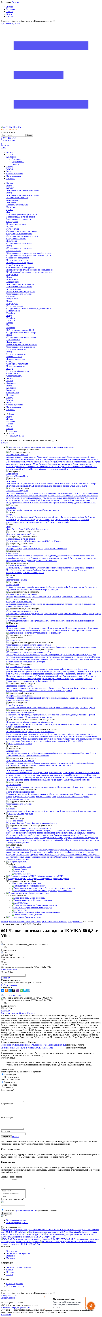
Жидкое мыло (12, 830)
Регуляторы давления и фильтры (45, 678)
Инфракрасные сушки (56, 671)
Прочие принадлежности (48, 765)
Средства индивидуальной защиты (22, 611)
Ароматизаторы (13, 784)
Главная (4, 922)
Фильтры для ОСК (46, 681)
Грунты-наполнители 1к (36, 522)
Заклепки (10, 476)
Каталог (10, 188)
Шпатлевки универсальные (78, 630)
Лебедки (82, 763)
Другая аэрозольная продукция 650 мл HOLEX (74, 503)
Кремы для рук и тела (40, 852)
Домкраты (28, 763)
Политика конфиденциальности (15, 1307)
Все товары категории (16, 1220)
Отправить (6, 1137)
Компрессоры (55, 688)
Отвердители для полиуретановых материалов (35, 560)
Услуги (9, 154)
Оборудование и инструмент (19, 248)
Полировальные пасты (33, 548)
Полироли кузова (34, 777)
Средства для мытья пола (41, 835)
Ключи (74, 763)
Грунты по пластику (26, 519)
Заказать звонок (8, 140)
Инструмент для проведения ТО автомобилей (38, 715)
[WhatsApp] (21, 990)
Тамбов (9, 11)
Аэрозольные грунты (40, 498)
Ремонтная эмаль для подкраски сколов (51, 486)
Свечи (93, 753)
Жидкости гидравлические (61, 794)
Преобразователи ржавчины (19, 570)
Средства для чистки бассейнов (51, 840)
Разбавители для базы (56, 587)
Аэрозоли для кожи (15, 493)
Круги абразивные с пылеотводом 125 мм (75, 462)
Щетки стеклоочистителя (37, 756)
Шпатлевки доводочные (17, 628)
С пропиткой (90, 787)
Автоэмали (11, 481)
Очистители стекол (78, 775)
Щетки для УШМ (75, 741)
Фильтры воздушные (15, 811)
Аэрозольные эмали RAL (28, 500)
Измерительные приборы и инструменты (52, 763)
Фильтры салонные (68, 811)
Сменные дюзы (67, 678)
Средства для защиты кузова (19, 601)
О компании (12, 1251)
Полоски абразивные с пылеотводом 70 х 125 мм (53, 466)
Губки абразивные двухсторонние (33, 459)
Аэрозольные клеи (58, 498)
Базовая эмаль (58, 483)
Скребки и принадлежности (55, 777)
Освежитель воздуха (72, 830)
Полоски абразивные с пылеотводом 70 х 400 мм (52, 469)
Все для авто (12, 279)
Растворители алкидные (28, 589)
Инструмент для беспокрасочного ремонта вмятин (69, 657)
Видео (9, 171)
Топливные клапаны (15, 756)
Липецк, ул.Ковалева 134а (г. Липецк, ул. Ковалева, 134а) (27, 1048)
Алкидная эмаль (44, 483)
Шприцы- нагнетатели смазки (38, 717)
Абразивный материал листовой (51, 457)
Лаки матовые (42, 529)
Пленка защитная (86, 621)
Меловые (52, 787)
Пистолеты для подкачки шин (73, 715)
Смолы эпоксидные (83, 597)
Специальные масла (61, 797)
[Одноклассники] (6, 990)
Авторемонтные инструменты (20, 760)
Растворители (12, 584)
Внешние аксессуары (43, 753)
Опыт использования (10, 1079)
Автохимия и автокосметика (19, 770)
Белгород (10, 9)
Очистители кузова (31, 775)
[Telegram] (28, 990)
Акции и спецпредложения (18, 1267)
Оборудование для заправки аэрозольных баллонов (42, 674)
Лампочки (85, 753)
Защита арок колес (26, 604)
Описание (5, 1013)
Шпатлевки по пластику (76, 628)
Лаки (8, 527)
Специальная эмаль (78, 486)
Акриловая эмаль (29, 483)
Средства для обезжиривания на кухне (73, 854)
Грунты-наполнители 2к (58, 522)
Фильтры (10, 809)
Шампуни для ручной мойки (77, 780)
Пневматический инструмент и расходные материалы (30, 647)
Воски (29, 772)
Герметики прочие (50, 510)
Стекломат (56, 597)
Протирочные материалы (61, 833)
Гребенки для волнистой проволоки (69, 654)
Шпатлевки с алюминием (25, 630)
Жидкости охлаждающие (24, 797)
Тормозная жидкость (79, 797)
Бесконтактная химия (16, 772)
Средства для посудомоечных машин (46, 837)
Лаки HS (23, 529)
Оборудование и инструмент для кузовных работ (28, 652)
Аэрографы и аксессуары (65, 669)
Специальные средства (84, 833)
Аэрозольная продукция (17, 491)
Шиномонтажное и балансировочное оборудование (29, 722)
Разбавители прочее (75, 587)
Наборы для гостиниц (53, 830)
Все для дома (12, 303)
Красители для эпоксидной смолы (21, 534)
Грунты (9, 515)
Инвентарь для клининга (30, 830)
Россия (9, 16)
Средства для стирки (27, 840)
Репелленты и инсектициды (81, 852)
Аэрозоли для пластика (35, 493)
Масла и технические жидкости (20, 792)
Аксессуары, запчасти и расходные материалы (27, 688)
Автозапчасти (12, 751)
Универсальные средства (17, 842)
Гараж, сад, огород (14, 821)
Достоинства (7, 1090)
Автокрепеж (12, 474)
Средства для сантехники (43, 857)
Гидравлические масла (16, 794)
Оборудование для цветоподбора (21, 337)
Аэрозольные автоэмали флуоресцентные (67, 495)
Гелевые (10, 787)
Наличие (15, 1013)
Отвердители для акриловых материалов (24, 556)
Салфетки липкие (69, 570)
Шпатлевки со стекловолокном (51, 630)
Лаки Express (12, 529)
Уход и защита (56, 780)
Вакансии (16, 159)
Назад (9, 185)
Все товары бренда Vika (17, 1222)
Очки (40, 613)
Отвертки (24, 765)
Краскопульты (73, 671)
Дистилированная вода (37, 794)
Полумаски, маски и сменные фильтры (70, 613)
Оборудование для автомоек (19, 804)
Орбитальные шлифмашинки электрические (42, 736)
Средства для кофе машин (18, 835)
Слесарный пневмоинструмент (20, 712)
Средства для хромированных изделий (32, 780)
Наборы (50, 541)
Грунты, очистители (15, 541)
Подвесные (78, 787)
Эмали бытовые (32, 823)
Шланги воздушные (63, 690)
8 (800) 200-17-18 (8, 138)
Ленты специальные (68, 621)
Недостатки (7, 1104)
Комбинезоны (12, 613)
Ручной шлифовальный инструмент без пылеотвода (44, 739)
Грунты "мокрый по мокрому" (20, 517)
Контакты (10, 178)
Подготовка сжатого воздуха (19, 686)
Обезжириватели (28, 568)
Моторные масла (43, 797)
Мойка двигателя (40, 772)
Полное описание (9, 969)
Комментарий (7, 1117)
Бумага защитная (14, 621)
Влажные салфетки (15, 850)
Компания (11, 157)
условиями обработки (26, 1210)
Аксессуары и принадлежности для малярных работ (30, 669)
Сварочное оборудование (23, 662)
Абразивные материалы (17, 454)
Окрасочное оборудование (18, 666)
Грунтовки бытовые (15, 823)
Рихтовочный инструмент (67, 707)
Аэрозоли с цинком (55, 493)
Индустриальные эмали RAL (19, 486)
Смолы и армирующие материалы (21, 594)
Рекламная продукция (16, 354)
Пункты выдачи (13, 176)
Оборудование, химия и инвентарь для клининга (28, 828)
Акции (9, 152)
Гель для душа (30, 850)
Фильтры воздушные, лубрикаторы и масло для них (30, 690)
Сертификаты (18, 161)
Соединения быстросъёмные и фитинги (80, 688)
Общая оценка (7, 1069)
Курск (9, 14)
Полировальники (14, 548)
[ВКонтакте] (2, 990)
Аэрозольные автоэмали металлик (31, 495)
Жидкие (18, 787)
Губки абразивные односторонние (64, 459)
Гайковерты (11, 715)
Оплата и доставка (14, 174)
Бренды (9, 166)
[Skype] (25, 990)
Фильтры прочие (51, 811)
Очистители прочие (46, 568)
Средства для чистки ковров (87, 857)
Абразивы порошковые (77, 457)
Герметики (11, 507)
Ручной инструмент (15, 705)
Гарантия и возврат (15, 1286)
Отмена (15, 1136)
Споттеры (40, 662)
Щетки (92, 707)
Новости (16, 164)
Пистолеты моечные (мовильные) (21, 676)
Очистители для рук (29, 613)
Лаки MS (31, 529)
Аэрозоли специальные (75, 493)
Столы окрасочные (83, 678)
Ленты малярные (51, 621)
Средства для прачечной (75, 837)
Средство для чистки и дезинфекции (82, 840)
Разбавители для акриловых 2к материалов (25, 587)
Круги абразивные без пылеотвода (40, 462)
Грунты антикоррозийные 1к (48, 517)
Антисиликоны (13, 568)
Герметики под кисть (32, 510)
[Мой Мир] (10, 990)
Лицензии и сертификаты (18, 1253)
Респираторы (95, 613)
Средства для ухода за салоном (55, 775)
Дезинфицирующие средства (51, 850)
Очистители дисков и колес (75, 772)
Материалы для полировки (18, 546)
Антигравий (12, 604)
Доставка (31, 1013)
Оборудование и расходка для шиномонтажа (26, 724)
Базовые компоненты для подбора (80, 483)
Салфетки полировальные (55, 548)
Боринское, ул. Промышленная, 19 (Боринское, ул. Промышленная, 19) (33, 1045)
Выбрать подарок (9, 985)
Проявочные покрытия (16, 580)
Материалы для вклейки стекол (20, 539)
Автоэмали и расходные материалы (22, 195)
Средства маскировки (16, 618)
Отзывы (23, 1013)
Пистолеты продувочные (74, 676)
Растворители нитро (48, 589)
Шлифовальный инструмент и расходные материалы (30, 731)
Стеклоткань (67, 597)
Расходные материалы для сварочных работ (35, 659)
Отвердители (12, 553)
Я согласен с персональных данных (30, 1210)
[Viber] (17, 990)
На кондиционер (65, 787)
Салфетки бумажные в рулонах (46, 570)
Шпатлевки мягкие (56, 628)
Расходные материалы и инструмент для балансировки (72, 724)
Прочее (26, 476)
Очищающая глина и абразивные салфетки (74, 568)
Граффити (10, 318)
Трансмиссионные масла (17, 799)
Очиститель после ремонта (37, 833)
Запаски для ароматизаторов (35, 787)
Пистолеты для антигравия (78, 674)
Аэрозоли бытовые (48, 823)
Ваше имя (6, 1131)
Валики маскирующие (32, 621)
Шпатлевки (11, 625)
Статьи (9, 169)
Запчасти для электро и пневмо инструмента (26, 734)
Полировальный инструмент (19, 695)
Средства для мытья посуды (66, 835)
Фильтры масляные (34, 811)
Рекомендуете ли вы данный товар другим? (21, 1072)
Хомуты (32, 765)
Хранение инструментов (17, 707)
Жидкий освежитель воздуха (77, 850)
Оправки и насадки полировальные (22, 698)
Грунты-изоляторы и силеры (67, 519)
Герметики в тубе (14, 510)
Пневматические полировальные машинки (58, 698)
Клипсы (19, 476)
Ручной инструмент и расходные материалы (76, 647)
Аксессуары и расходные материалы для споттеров (29, 654)
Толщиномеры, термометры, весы (21, 681)
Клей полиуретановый (35, 541)
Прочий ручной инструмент (42, 707)
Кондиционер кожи (20, 852)
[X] (13, 990)
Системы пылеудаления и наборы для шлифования (44, 741)
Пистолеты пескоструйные (50, 676)
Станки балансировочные (18, 727)
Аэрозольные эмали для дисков (55, 500)
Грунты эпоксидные (45, 519)
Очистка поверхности (16, 565)
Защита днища (42, 604)
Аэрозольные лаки (75, 498)
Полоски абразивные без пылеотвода (55, 464)
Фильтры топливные (87, 811)
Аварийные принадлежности (19, 753)
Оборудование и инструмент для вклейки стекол (28, 645)
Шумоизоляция (24, 606)
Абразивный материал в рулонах (21, 457)
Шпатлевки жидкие (38, 628)
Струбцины (65, 765)
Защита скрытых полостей (61, 604)
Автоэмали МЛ (13, 483)
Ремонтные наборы (22, 597)
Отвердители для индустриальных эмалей (50, 558)
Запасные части (13, 640)
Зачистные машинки (57, 734)
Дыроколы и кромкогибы (33, 657)
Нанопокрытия (55, 772)
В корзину (5, 978)
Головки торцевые (14, 763)
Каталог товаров (16, 922)
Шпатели (84, 707)
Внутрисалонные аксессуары (66, 753)
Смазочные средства (78, 777)
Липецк (15, 2)
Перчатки (48, 613)
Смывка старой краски (33, 572)
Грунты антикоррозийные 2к (74, 517)
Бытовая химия (13, 847)
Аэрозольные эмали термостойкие (36, 503)
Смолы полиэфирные (41, 597)
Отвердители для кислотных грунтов (61, 556)
